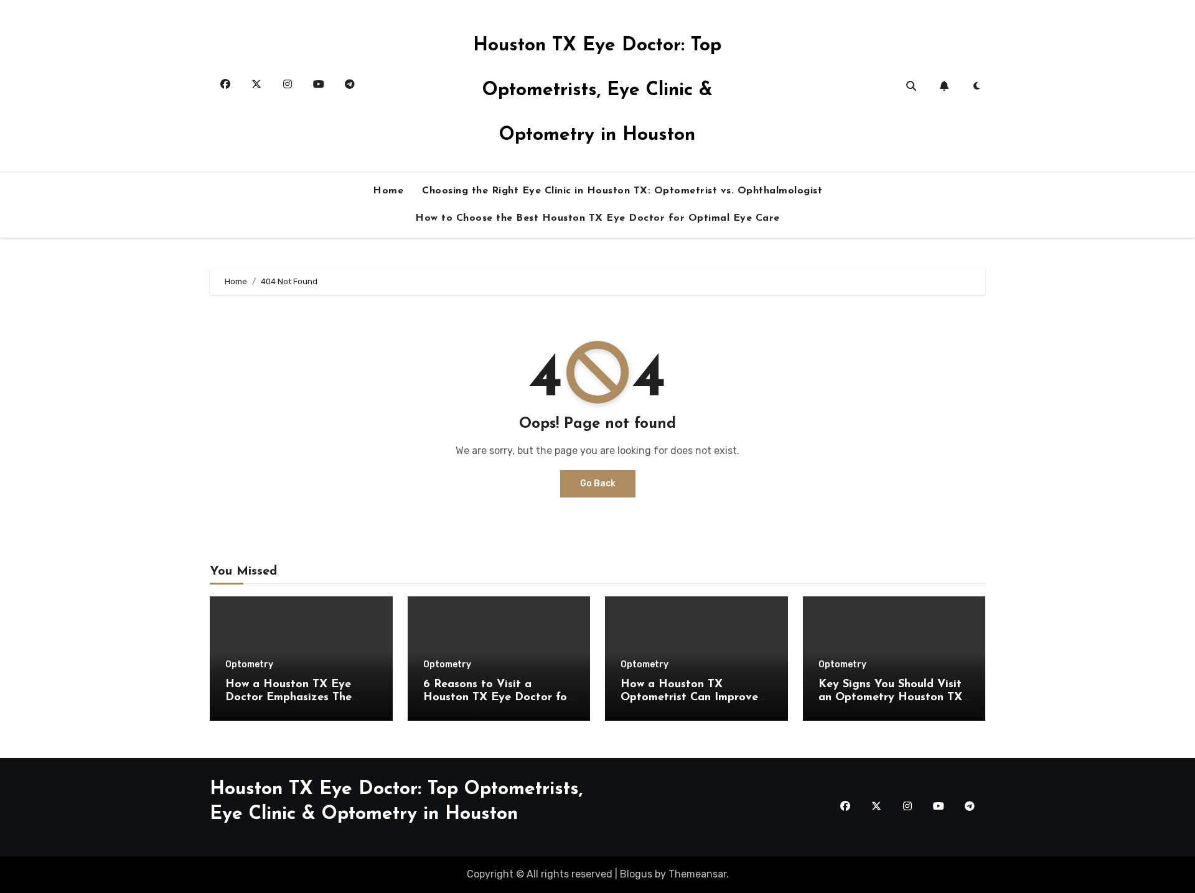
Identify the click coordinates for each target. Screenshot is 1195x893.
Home (388, 191)
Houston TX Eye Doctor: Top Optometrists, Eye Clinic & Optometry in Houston (597, 90)
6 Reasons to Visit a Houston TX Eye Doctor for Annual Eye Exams (497, 698)
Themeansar (697, 874)
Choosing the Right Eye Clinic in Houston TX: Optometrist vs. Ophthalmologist (622, 191)
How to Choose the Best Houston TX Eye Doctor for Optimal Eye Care (597, 218)
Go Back (598, 483)
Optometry (249, 664)
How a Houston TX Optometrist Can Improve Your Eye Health (689, 698)
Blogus (636, 874)
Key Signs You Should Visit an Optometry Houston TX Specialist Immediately (890, 698)
